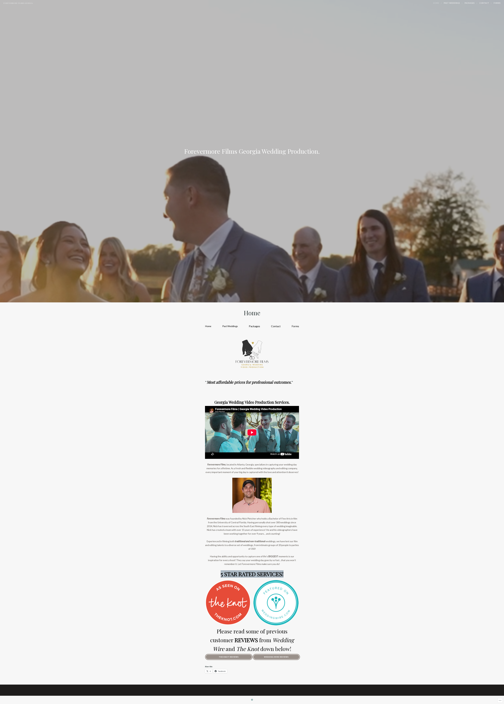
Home (436, 3)
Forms (497, 3)
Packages (470, 3)
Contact (484, 3)
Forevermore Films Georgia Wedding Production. (252, 151)
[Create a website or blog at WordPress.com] (252, 700)
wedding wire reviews (276, 657)
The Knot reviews (229, 657)
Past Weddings (452, 3)
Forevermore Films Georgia (18, 3)
